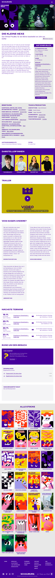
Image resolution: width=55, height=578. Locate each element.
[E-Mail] (13, 574)
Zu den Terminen (41, 97)
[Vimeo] (6, 574)
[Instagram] (10, 574)
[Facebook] (3, 574)
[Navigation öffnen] (51, 2)
